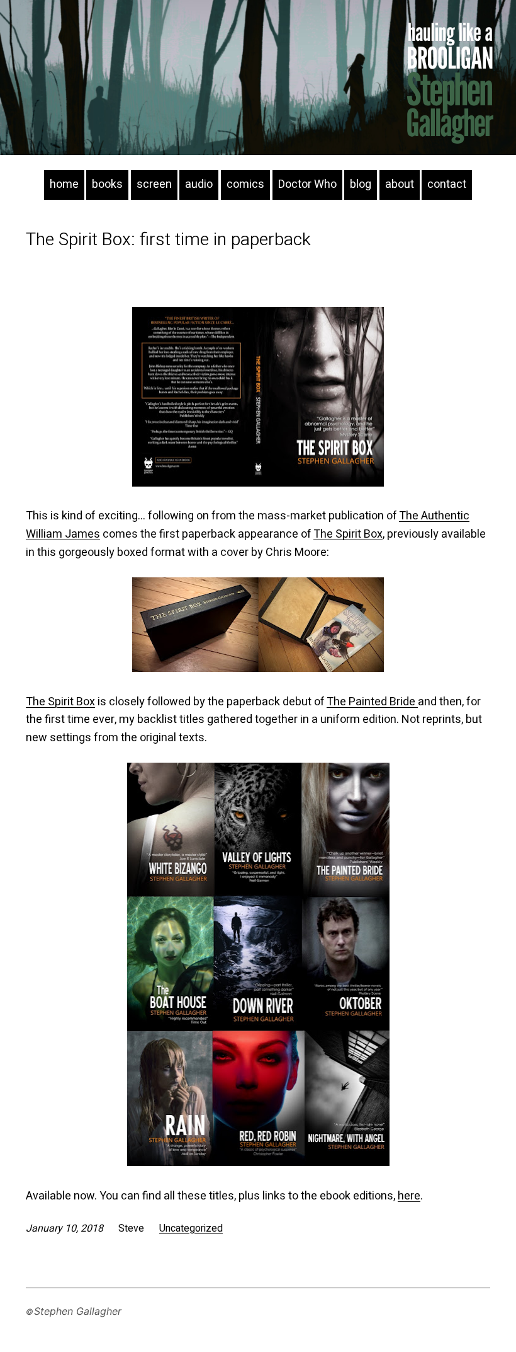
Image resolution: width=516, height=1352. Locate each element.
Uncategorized (191, 1228)
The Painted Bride (372, 701)
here (409, 1196)
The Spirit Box (348, 534)
